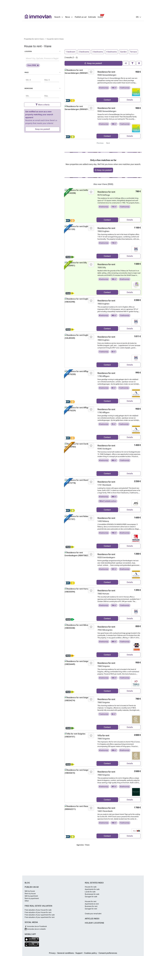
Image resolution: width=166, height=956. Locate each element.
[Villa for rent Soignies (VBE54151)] (80, 749)
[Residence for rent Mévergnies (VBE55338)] (80, 641)
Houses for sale (90, 887)
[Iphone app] (32, 944)
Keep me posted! (42, 129)
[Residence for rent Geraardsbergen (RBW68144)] (80, 122)
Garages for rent (91, 909)
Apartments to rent (92, 904)
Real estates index (94, 883)
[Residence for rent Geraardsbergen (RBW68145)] (80, 86)
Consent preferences (108, 953)
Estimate (92, 17)
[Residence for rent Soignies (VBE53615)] (80, 786)
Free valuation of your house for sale (38, 910)
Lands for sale (90, 892)
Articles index (92, 918)
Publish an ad (80, 17)
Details (130, 100)
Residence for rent (106, 72)
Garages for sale (91, 897)
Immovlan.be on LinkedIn (36, 929)
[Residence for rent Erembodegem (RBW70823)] (80, 568)
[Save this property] (91, 71)
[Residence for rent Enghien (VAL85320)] (80, 351)
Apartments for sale (92, 889)
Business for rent (91, 906)
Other (27, 901)
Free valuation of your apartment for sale (40, 915)
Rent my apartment (32, 898)
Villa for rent (103, 735)
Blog (27, 883)
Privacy (52, 953)
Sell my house (30, 891)
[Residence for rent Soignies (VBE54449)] (80, 677)
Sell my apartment (31, 896)
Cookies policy (90, 953)
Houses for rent (90, 901)
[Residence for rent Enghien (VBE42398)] (80, 314)
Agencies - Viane (83, 845)
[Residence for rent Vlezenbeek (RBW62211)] (80, 822)
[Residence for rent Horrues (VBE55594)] (80, 604)
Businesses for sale (92, 894)
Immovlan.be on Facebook (37, 926)
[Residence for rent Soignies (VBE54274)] (80, 713)
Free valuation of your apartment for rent (39, 917)
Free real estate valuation (38, 906)
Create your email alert (93, 914)
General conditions (65, 953)
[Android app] (32, 939)
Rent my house (30, 893)
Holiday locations (94, 923)
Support (79, 953)
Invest (100, 17)
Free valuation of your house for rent (38, 912)
